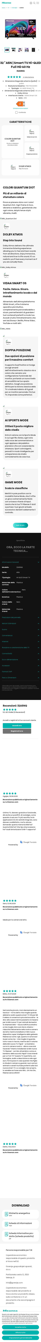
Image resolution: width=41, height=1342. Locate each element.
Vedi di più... (20, 525)
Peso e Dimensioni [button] (9, 678)
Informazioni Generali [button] (10, 562)
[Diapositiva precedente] (2, 29)
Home (3, 8)
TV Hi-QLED (14, 8)
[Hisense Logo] (14, 3)
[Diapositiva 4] (26, 49)
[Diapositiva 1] (6, 49)
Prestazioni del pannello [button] (11, 617)
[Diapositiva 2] (13, 49)
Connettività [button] (7, 654)
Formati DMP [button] (7, 672)
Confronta (22, 112)
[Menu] (38, 3)
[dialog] (20, 1327)
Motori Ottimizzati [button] (9, 624)
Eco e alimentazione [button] (10, 660)
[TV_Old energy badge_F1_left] (20, 104)
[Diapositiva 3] (20, 49)
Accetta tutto (20, 1327)
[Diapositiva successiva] (38, 29)
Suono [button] (4, 630)
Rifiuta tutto (20, 1332)
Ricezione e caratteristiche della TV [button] (15, 648)
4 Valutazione (28, 77)
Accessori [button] (6, 666)
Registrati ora (17, 731)
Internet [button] (5, 642)
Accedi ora (17, 725)
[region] (20, 29)
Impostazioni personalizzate (20, 1338)
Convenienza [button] (7, 636)
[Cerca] (34, 3)
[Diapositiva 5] (33, 49)
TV (8, 8)
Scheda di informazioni (20, 108)
